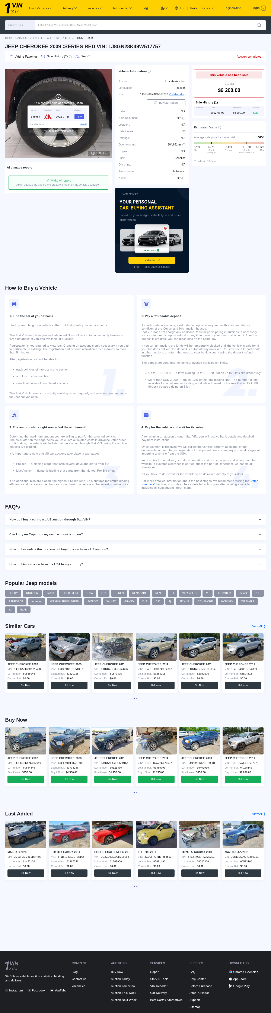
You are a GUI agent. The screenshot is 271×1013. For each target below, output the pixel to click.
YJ (10, 609)
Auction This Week (123, 992)
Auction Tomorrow (123, 986)
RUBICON (32, 593)
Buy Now (117, 972)
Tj (170, 601)
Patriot (243, 593)
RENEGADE (16, 601)
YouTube (60, 990)
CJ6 (158, 601)
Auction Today (120, 979)
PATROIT (92, 601)
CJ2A (89, 593)
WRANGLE (247, 601)
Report (154, 972)
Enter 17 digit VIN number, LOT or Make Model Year (67, 25)
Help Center (197, 979)
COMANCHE (205, 601)
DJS (257, 593)
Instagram (16, 990)
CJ (207, 593)
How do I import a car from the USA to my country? (46, 564)
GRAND (129, 601)
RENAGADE (139, 593)
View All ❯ (259, 626)
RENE (159, 593)
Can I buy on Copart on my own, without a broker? (46, 534)
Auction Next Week (124, 999)
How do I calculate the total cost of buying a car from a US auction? (58, 549)
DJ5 (144, 601)
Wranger (37, 601)
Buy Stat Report (168, 102)
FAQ (192, 972)
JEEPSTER (224, 593)
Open (79, 116)
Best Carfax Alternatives (166, 999)
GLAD (23, 609)
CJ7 (103, 593)
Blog (144, 8)
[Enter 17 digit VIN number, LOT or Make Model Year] (259, 25)
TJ (172, 593)
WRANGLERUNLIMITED (64, 601)
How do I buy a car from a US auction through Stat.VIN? (49, 519)
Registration (233, 8)
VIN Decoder (159, 986)
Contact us (79, 979)
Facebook (38, 990)
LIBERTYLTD (70, 593)
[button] (20, 25)
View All (83, 124)
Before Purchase (200, 986)
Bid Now (26, 685)
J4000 (50, 593)
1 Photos (101, 153)
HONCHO (227, 601)
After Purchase (199, 992)
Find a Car (150, 260)
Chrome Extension (245, 972)
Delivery (68, 8)
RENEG (119, 593)
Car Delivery (158, 992)
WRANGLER (189, 593)
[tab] (134, 698)
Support (194, 999)
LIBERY (13, 593)
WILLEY (111, 601)
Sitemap (195, 1007)
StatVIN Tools (159, 979)
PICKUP (184, 601)
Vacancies (78, 986)
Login (256, 8)
